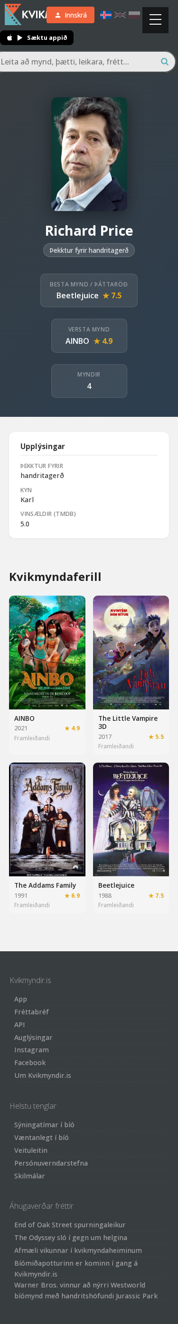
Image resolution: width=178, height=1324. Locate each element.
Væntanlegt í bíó (41, 1137)
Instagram (31, 1049)
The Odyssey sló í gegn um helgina (70, 1237)
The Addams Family (45, 885)
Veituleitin (30, 1150)
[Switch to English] (120, 15)
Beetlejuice (77, 295)
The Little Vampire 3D (128, 722)
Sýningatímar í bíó (44, 1124)
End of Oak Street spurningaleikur (70, 1224)
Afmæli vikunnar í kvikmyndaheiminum (78, 1250)
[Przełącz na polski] (134, 15)
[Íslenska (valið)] (106, 15)
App (20, 998)
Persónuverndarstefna (51, 1163)
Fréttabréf (31, 1011)
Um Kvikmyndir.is (42, 1075)
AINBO (77, 341)
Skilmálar (29, 1175)
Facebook (30, 1062)
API (19, 1024)
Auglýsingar (33, 1037)
